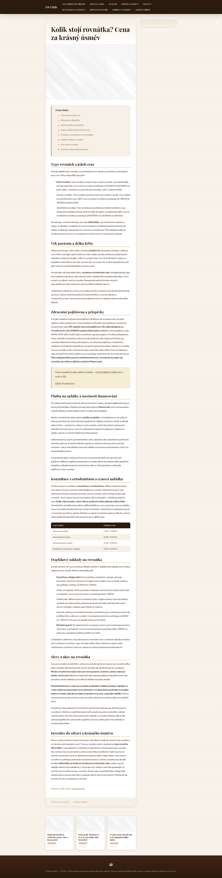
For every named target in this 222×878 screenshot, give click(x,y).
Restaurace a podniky (73, 10)
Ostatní (113, 4)
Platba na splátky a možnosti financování (75, 130)
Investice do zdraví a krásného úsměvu (74, 149)
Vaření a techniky (121, 10)
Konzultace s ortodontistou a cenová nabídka (77, 135)
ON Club (51, 7)
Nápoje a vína (97, 4)
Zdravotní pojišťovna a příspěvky (72, 125)
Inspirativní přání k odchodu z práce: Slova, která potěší (57, 837)
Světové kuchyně (99, 10)
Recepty (147, 4)
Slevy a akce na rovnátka (69, 144)
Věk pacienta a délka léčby (70, 120)
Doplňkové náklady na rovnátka (72, 140)
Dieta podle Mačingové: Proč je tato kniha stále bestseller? (88, 837)
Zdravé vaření (143, 10)
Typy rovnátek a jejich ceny (70, 115)
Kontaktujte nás (78, 788)
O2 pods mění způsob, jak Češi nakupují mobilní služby (121, 837)
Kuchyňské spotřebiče (73, 4)
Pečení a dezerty (130, 4)
